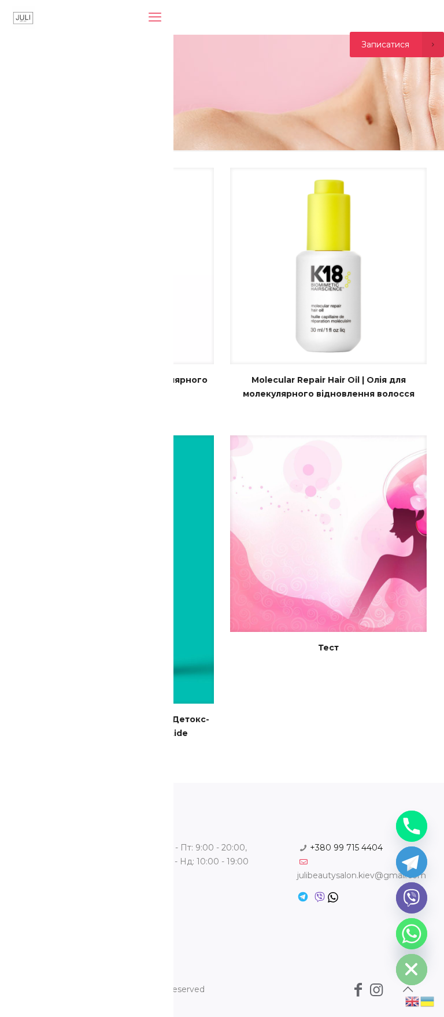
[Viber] (411, 898)
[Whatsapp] (411, 933)
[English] (412, 1001)
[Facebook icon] (357, 990)
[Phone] (411, 826)
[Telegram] (411, 862)
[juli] (23, 17)
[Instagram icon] (376, 990)
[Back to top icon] (407, 989)
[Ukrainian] (427, 1001)
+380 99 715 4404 (346, 847)
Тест (328, 647)
